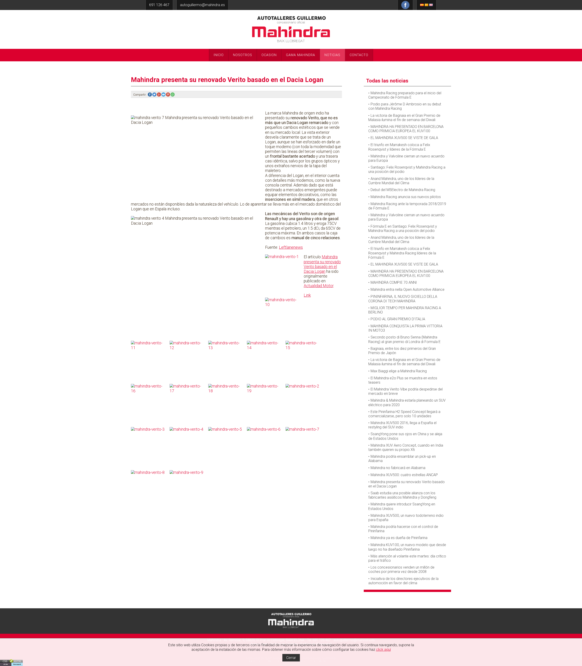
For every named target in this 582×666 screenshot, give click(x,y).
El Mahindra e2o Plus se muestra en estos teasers (402, 380)
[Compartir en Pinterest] (168, 94)
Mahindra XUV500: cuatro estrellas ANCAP (404, 475)
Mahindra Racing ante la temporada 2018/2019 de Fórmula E (407, 206)
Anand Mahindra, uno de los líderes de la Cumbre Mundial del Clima (401, 180)
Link (307, 295)
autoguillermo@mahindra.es (202, 5)
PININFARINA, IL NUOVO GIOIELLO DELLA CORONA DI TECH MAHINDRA (402, 298)
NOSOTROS (242, 55)
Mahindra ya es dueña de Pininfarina (399, 538)
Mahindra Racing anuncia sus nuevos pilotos (406, 197)
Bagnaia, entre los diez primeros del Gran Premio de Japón (402, 350)
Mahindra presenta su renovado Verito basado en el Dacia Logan (322, 264)
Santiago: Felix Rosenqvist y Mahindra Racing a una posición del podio (406, 169)
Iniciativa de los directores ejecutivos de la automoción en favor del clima (403, 581)
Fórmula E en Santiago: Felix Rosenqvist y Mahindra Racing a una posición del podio (402, 228)
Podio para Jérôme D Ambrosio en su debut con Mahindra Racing (404, 106)
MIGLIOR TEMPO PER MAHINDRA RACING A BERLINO (404, 310)
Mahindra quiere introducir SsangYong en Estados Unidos (401, 506)
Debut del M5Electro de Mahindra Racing (403, 190)
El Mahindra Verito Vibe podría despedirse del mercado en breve (405, 391)
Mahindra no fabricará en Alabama (398, 468)
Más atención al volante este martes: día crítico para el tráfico (407, 558)
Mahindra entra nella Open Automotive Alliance (407, 289)
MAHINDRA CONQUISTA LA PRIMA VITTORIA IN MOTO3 (405, 328)
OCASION (269, 55)
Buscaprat (17, 664)
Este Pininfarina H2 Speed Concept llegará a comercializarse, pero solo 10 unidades (404, 414)
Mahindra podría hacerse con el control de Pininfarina (403, 528)
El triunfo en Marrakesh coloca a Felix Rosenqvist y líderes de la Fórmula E (399, 147)
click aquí (383, 649)
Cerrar (291, 658)
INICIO (219, 55)
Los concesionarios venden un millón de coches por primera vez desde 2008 (401, 569)
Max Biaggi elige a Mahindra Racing (399, 371)
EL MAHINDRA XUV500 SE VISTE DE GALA (404, 138)
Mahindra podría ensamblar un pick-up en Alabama (402, 458)
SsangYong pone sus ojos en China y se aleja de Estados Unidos (405, 436)
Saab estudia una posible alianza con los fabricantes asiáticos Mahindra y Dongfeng (402, 495)
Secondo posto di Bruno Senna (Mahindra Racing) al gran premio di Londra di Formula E (404, 339)
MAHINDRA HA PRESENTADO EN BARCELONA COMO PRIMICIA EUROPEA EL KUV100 (406, 128)
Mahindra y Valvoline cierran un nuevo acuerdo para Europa (406, 158)
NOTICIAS (332, 55)
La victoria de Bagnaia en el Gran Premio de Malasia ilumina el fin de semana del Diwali (404, 117)
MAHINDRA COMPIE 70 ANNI (394, 282)
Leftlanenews (291, 247)
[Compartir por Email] (163, 94)
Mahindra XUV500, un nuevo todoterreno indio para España (406, 517)
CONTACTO (359, 55)
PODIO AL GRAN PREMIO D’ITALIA (398, 319)
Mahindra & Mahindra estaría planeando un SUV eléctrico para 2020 (407, 402)
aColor (5, 664)
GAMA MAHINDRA (300, 55)
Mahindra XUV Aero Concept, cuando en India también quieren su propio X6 (405, 447)
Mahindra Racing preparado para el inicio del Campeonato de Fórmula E (404, 95)
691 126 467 (159, 5)
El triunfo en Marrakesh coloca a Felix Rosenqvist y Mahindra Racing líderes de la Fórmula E (402, 252)
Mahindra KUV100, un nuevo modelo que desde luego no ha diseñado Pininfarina (407, 547)
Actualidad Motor (318, 285)
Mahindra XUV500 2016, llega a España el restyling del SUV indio (402, 425)
